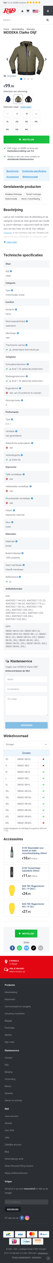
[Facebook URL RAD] (22, 1218)
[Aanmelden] (22, 11)
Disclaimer (36, 1257)
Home (6, 29)
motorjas (8, 232)
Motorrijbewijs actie (14, 1159)
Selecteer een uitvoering (15, 91)
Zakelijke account (13, 1144)
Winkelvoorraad (30, 176)
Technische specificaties (34, 171)
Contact (8, 1057)
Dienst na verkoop (13, 1100)
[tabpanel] (26, 58)
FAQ (7, 1065)
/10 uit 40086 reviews (15, 2)
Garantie (9, 1093)
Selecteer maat (17, 107)
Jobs (7, 1137)
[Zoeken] (48, 20)
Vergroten (11, 76)
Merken (8, 1035)
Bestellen (28, 139)
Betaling (8, 1072)
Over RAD (9, 1130)
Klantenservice (12, 1050)
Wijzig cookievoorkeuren (16, 1173)
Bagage (8, 1020)
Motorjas (31, 29)
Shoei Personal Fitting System (19, 1166)
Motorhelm (10, 999)
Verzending (10, 1079)
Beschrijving (12, 171)
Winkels (8, 1123)
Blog (7, 1151)
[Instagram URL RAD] (27, 1218)
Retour (8, 1086)
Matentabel (25, 107)
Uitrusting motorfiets (15, 1013)
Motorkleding (18, 29)
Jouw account (11, 1116)
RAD (7, 1109)
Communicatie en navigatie (18, 1006)
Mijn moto (9, 1042)
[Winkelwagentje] (28, 11)
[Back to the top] (48, 1258)
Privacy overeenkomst (21, 1257)
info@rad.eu (43, 1253)
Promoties (10, 1028)
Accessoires (12, 176)
